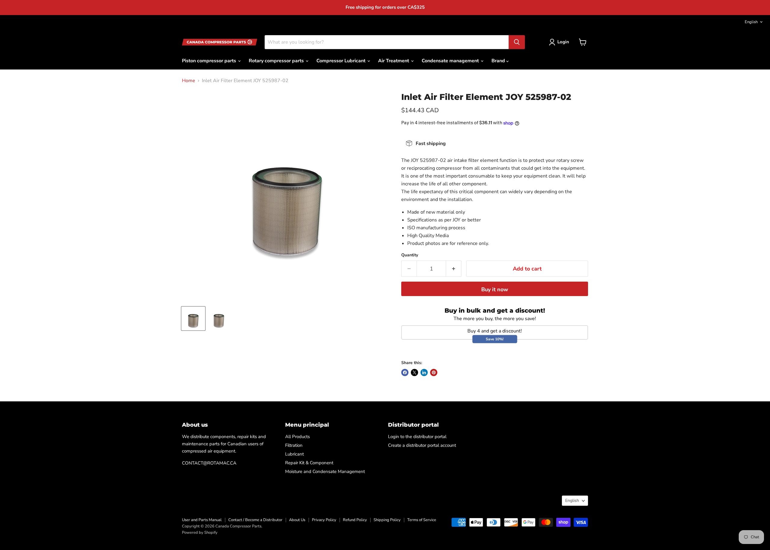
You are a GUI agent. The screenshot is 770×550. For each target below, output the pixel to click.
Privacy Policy (324, 520)
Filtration (294, 445)
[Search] (517, 42)
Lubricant (294, 454)
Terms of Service (421, 520)
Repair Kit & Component (309, 463)
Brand (498, 60)
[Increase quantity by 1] (453, 269)
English (751, 22)
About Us (297, 520)
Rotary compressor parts (277, 60)
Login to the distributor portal (417, 437)
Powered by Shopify (199, 532)
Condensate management (451, 60)
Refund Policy (355, 520)
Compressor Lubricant (341, 60)
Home (188, 80)
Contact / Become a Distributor (255, 520)
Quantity (409, 255)
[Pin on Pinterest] (433, 372)
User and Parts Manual (202, 520)
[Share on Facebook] (404, 372)
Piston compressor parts (209, 60)
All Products (297, 437)
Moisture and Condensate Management (325, 471)
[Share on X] (414, 372)
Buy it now (494, 289)
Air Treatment (394, 60)
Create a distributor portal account (422, 445)
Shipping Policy (387, 520)
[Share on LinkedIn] (424, 372)
